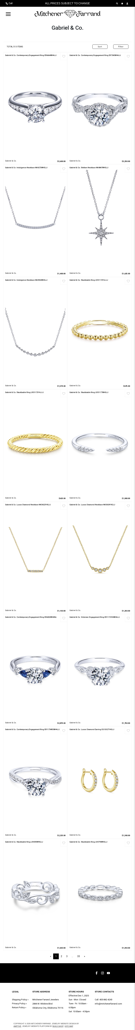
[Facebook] (97, 973)
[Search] (117, 3)
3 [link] (67, 956)
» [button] (84, 956)
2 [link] (61, 956)
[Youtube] (109, 973)
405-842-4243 (105, 999)
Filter (120, 46)
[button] (8, 14)
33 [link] (78, 956)
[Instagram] (103, 973)
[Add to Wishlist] (63, 56)
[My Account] (127, 3)
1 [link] (56, 956)
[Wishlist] (122, 3)
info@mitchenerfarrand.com (108, 1003)
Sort (100, 46)
